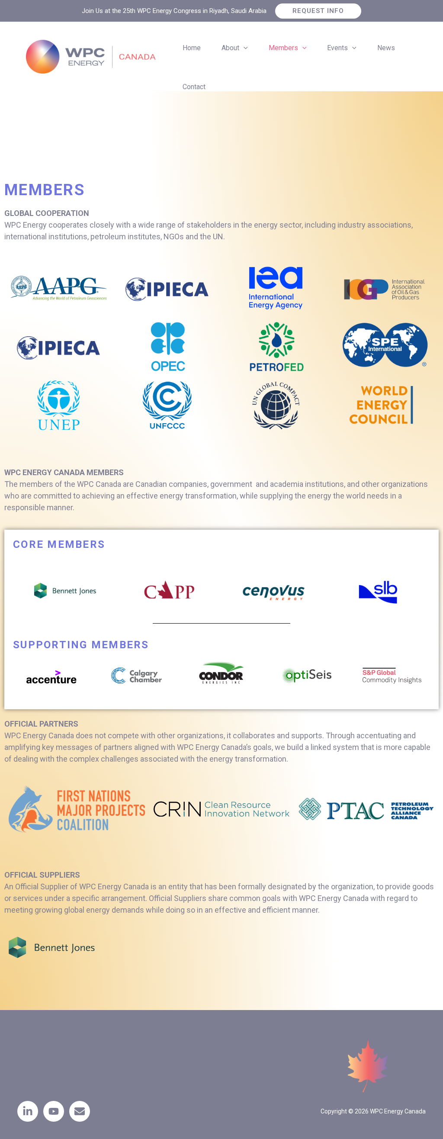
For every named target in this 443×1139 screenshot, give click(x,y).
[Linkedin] (27, 1111)
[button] (318, 11)
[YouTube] (53, 1111)
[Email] (79, 1111)
